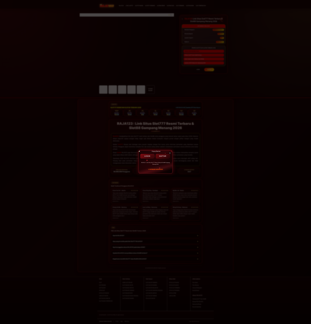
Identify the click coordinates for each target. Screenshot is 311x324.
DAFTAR (162, 156)
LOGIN (147, 156)
